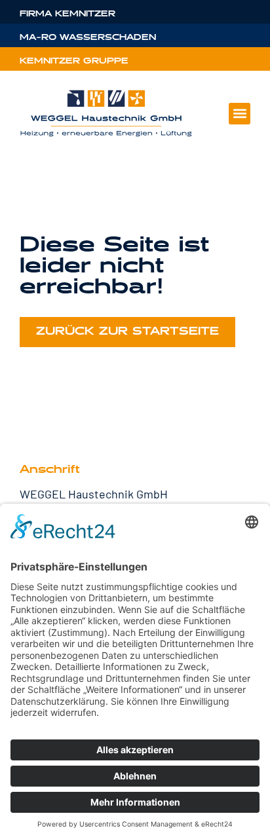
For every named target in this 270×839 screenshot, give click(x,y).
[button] (239, 113)
